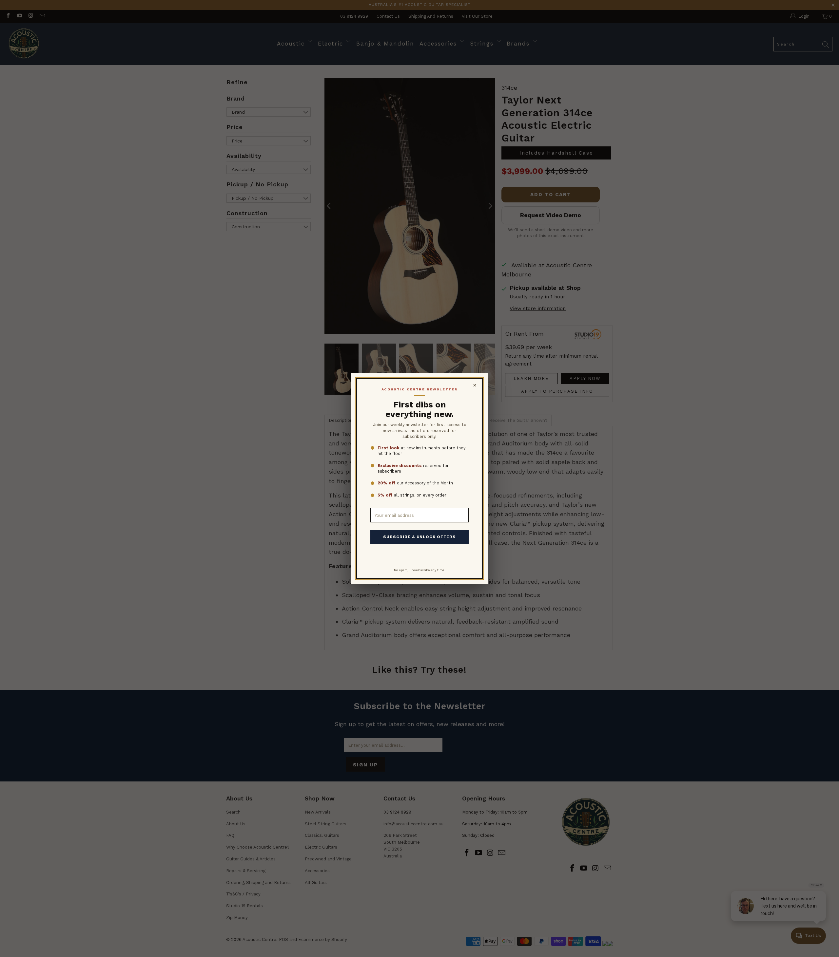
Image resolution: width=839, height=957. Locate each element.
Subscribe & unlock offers (419, 537)
